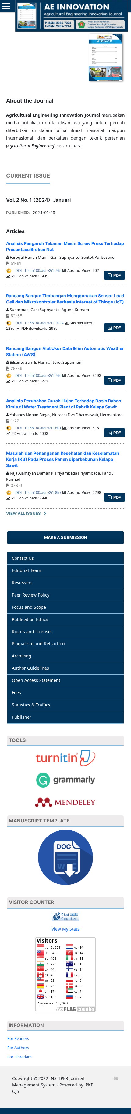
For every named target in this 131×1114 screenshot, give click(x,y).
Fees (16, 692)
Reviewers (22, 582)
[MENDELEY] (65, 779)
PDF (116, 275)
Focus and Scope (29, 607)
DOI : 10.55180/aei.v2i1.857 (38, 493)
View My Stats (65, 929)
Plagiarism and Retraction (38, 643)
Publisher (21, 717)
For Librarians (19, 1056)
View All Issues (23, 513)
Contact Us (23, 558)
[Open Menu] (6, 6)
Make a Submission (65, 537)
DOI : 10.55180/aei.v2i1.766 (38, 376)
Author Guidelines (30, 668)
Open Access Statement (36, 680)
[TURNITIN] (65, 758)
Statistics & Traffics (31, 705)
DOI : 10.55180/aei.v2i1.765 (38, 271)
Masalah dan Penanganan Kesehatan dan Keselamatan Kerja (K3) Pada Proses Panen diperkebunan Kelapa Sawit (62, 459)
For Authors (18, 1047)
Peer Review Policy (30, 595)
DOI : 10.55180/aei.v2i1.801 (38, 428)
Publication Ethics (30, 619)
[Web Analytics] (65, 916)
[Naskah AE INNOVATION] (65, 857)
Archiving (21, 656)
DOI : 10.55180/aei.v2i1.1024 (40, 323)
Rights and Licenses (32, 631)
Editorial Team (26, 570)
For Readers (18, 1038)
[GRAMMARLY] (65, 801)
